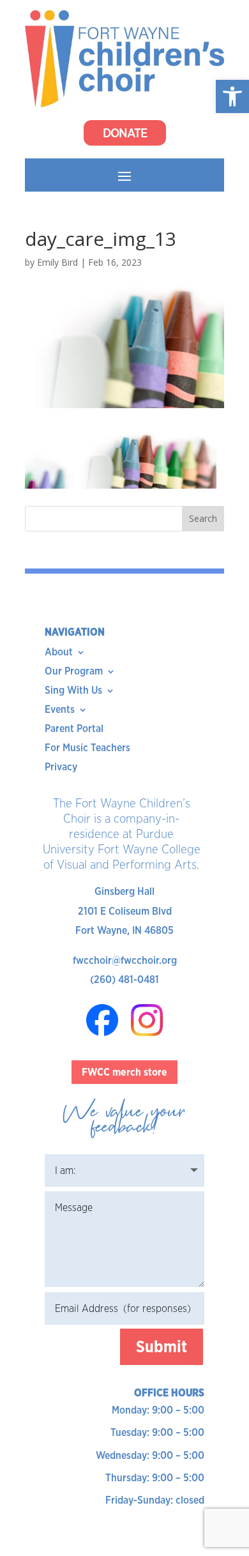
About (59, 653)
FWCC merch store (124, 1072)
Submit (161, 1346)
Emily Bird (57, 262)
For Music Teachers (87, 749)
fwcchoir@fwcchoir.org (125, 960)
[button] (232, 96)
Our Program (74, 672)
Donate (125, 133)
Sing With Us (73, 691)
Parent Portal (74, 729)
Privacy (61, 768)
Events (60, 710)
